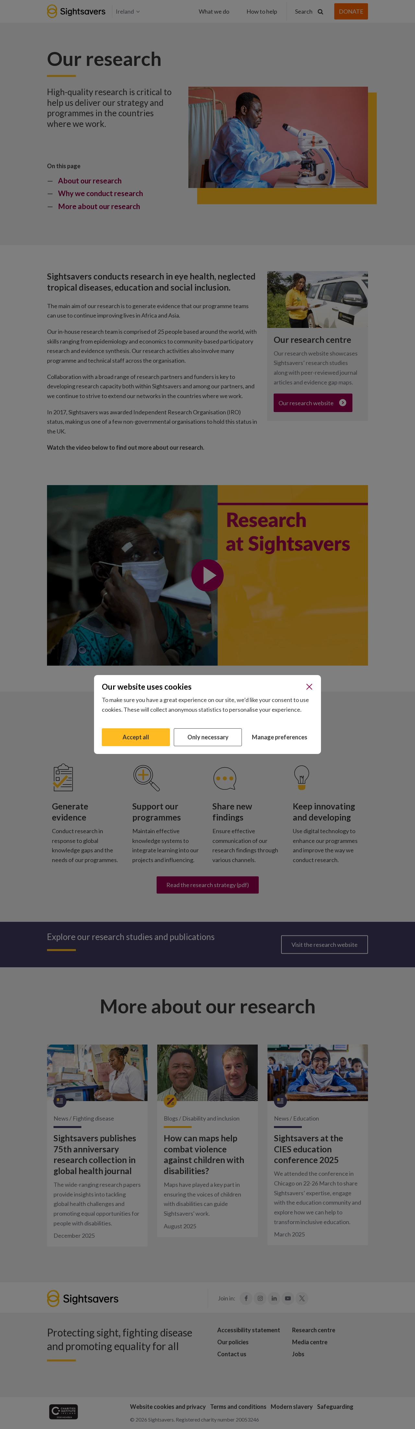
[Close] (309, 687)
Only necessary (208, 737)
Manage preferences (279, 737)
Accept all (136, 737)
